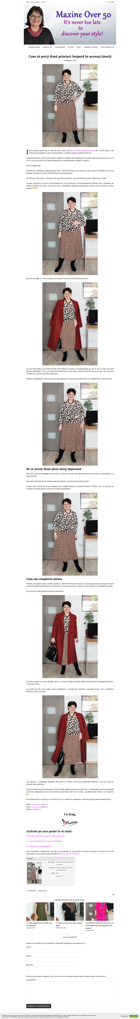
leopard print (42, 890)
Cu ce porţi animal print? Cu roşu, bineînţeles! (44, 841)
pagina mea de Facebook (69, 854)
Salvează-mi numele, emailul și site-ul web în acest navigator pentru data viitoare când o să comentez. (66, 976)
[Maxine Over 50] (70, 24)
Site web (29, 965)
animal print (31, 890)
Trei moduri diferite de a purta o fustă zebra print (45, 836)
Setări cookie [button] (125, 1016)
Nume (29, 947)
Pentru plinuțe (60, 47)
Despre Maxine (35, 2)
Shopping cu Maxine (91, 47)
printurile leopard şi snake (83, 150)
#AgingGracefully (34, 47)
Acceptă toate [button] (133, 1016)
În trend (71, 47)
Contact (43, 2)
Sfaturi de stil (47, 47)
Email (29, 956)
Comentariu (31, 980)
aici (32, 804)
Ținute (79, 47)
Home (28, 2)
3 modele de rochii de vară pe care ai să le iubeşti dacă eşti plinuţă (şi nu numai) (99, 925)
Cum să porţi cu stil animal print (38, 846)
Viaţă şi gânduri (106, 47)
